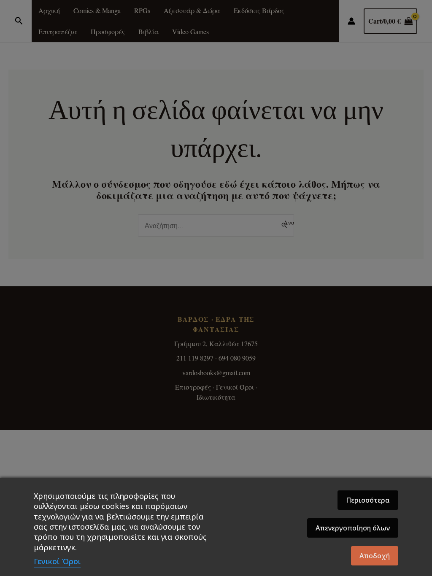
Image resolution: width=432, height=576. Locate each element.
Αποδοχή (374, 555)
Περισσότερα (368, 500)
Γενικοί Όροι (57, 561)
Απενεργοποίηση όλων (353, 528)
